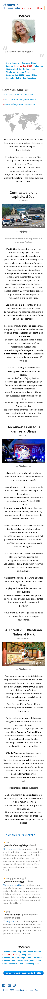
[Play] (5, 226)
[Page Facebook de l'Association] (3, 985)
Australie (10, 78)
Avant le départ (13, 63)
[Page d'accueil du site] (14, 985)
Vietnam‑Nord (23, 72)
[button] (24, 216)
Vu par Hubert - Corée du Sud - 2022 (23, 973)
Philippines (38, 66)
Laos (32, 69)
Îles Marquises (29, 78)
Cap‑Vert (26, 63)
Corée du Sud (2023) (15, 75)
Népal (33, 63)
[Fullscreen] (41, 226)
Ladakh (9, 66)
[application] (23, 216)
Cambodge (24, 69)
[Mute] (37, 226)
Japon (27, 75)
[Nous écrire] (9, 985)
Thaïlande (10, 72)
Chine (34, 75)
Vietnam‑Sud (12, 69)
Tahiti (18, 78)
